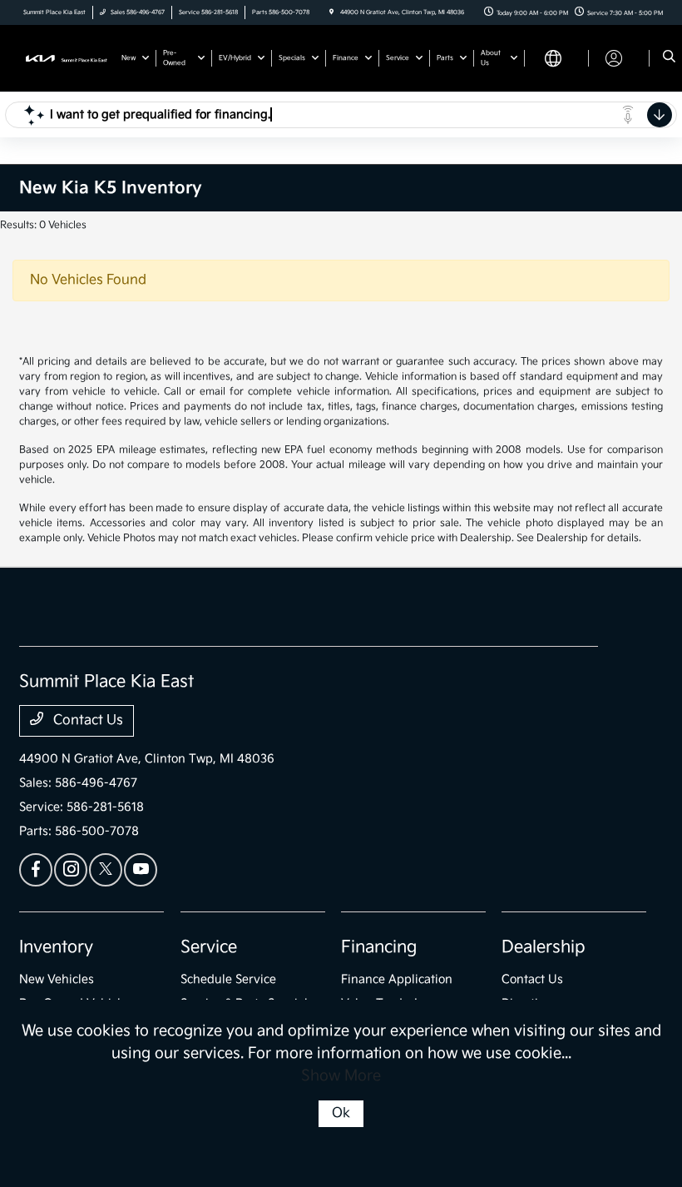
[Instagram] (70, 870)
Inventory (56, 947)
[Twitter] (105, 870)
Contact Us (86, 720)
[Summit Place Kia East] (64, 58)
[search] (669, 58)
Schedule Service (228, 979)
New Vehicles (56, 979)
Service (208, 947)
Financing (379, 947)
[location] (331, 12)
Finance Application (396, 979)
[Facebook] (35, 870)
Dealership (544, 947)
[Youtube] (140, 870)
